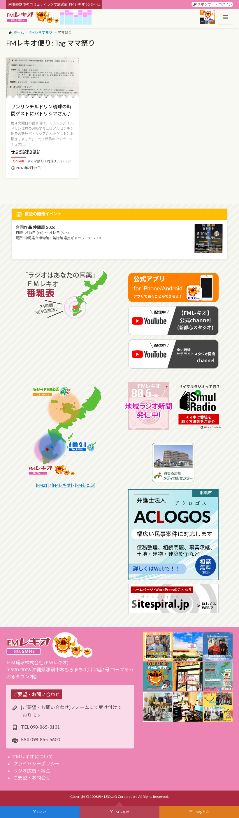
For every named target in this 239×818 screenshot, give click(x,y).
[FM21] (42, 485)
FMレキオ (121, 812)
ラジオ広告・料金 (31, 770)
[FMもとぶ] (85, 485)
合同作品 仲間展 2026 (35, 227)
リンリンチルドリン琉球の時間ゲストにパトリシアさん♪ (41, 110)
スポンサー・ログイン (214, 4)
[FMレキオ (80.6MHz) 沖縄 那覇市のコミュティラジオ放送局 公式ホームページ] (33, 17)
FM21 (42, 812)
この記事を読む (27, 151)
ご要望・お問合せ (31, 777)
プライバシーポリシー (36, 763)
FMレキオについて (33, 756)
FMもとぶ (201, 812)
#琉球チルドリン (58, 161)
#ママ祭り (36, 161)
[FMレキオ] (62, 485)
